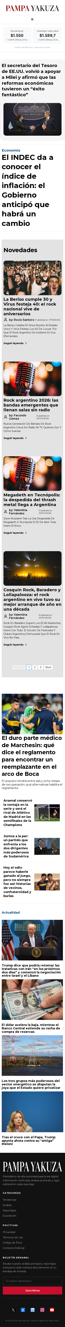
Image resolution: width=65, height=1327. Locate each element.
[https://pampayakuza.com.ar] (32, 8)
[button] (31, 19)
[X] (13, 1310)
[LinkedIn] (32, 1310)
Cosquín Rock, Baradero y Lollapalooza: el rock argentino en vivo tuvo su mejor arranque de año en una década (32, 599)
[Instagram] (42, 1310)
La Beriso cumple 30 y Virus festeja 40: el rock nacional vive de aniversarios (29, 306)
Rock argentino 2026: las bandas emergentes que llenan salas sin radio (30, 405)
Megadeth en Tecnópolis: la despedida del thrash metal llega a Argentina (31, 499)
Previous (19, 667)
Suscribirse (32, 1290)
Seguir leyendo (13, 343)
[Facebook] (23, 1310)
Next (48, 667)
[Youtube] (52, 1310)
